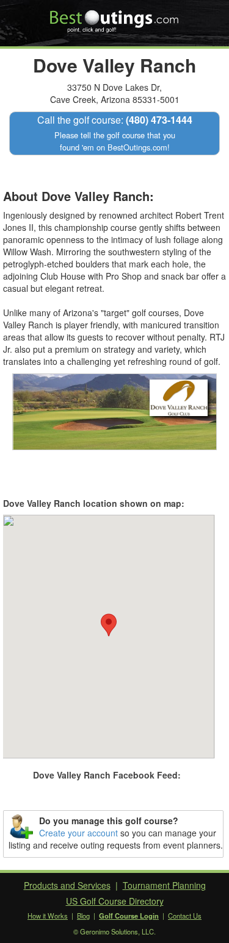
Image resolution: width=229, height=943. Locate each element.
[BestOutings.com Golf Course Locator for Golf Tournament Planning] (114, 17)
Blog (83, 915)
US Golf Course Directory (115, 901)
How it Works (47, 915)
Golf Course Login (129, 915)
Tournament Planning (164, 885)
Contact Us (185, 915)
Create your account (78, 833)
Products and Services (67, 885)
